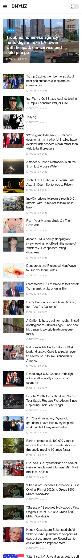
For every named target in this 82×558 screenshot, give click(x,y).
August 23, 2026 (17, 58)
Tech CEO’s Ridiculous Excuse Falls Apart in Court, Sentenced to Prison (50, 182)
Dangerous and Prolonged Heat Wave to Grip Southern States (51, 267)
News (11, 30)
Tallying (31, 116)
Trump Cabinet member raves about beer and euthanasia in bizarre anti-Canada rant (50, 80)
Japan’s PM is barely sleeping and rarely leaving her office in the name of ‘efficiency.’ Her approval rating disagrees (51, 245)
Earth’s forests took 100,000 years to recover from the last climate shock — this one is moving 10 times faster (51, 445)
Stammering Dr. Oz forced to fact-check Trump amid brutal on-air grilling (52, 286)
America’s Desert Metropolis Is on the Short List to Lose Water (51, 163)
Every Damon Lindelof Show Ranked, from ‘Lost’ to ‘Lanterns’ (51, 304)
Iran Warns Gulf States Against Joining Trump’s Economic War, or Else (51, 100)
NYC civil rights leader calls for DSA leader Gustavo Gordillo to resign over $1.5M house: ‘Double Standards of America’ (51, 353)
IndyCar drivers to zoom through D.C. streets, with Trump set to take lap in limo (50, 202)
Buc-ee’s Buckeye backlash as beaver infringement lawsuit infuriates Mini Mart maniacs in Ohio (52, 467)
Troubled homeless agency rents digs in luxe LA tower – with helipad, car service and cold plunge (34, 44)
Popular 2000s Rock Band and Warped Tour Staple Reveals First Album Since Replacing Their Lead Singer (51, 400)
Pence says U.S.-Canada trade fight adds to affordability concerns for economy (50, 378)
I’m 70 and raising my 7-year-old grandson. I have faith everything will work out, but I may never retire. (50, 422)
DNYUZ (19, 6)
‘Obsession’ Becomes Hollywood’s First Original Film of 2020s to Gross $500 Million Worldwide (52, 489)
